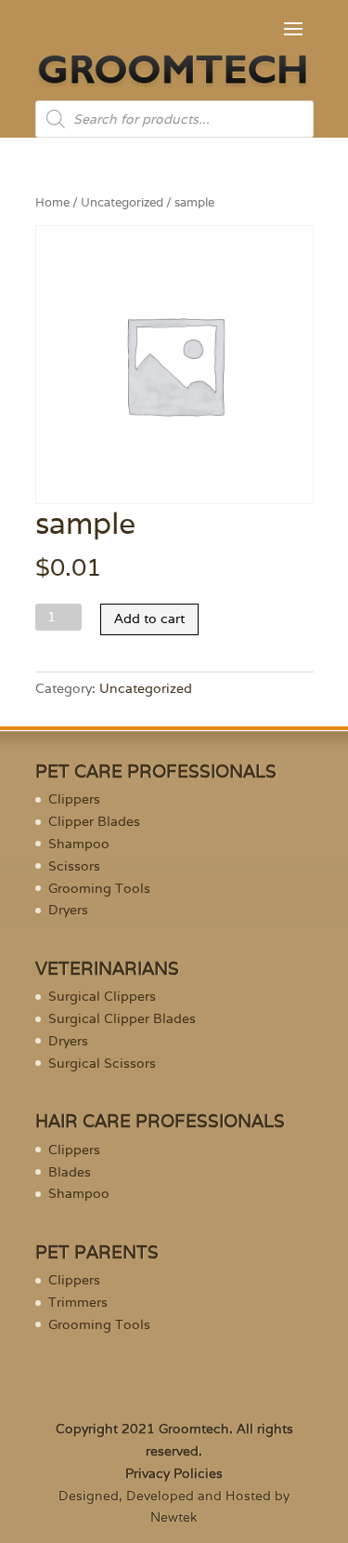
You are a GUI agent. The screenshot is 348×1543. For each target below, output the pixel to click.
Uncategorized (122, 202)
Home (52, 202)
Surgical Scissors (102, 1063)
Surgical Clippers (102, 996)
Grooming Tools (99, 888)
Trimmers (78, 1302)
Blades (69, 1172)
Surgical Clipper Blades (122, 1018)
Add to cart (149, 618)
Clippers (74, 799)
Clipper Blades (94, 821)
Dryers (68, 909)
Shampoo (79, 843)
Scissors (74, 866)
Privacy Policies (174, 1473)
